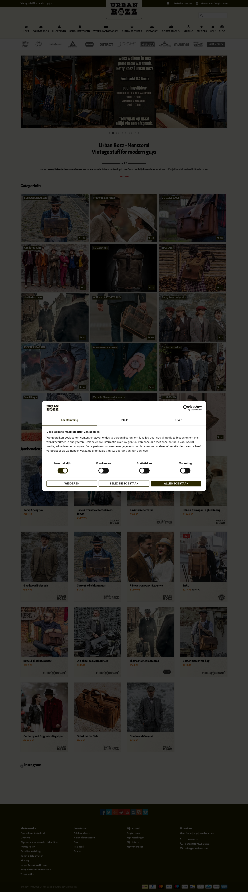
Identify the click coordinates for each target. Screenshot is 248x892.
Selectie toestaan (124, 483)
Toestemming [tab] (69, 419)
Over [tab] (178, 419)
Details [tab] (124, 419)
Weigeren (71, 483)
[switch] (103, 471)
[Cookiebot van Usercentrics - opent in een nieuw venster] (186, 408)
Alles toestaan (176, 483)
